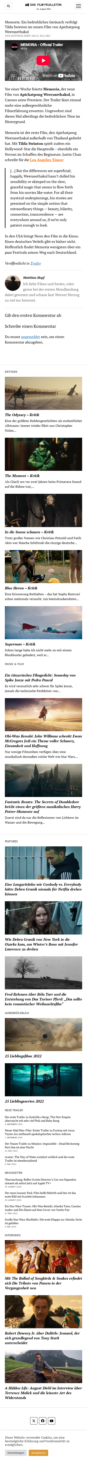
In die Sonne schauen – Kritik (29, 531)
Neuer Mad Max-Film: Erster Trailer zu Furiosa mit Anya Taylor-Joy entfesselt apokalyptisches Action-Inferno (39, 1132)
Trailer (35, 263)
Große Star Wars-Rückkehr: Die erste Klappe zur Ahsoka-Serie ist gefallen (43, 1221)
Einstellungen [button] (15, 1453)
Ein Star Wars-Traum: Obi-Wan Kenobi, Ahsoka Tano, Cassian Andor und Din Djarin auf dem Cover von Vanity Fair (43, 1208)
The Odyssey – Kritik (22, 414)
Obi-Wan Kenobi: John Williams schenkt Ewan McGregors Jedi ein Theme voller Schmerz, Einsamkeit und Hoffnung (43, 741)
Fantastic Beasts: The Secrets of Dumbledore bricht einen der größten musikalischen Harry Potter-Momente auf (43, 806)
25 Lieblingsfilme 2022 (23, 1056)
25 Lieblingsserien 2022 (24, 1101)
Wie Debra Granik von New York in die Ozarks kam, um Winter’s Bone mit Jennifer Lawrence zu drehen (41, 944)
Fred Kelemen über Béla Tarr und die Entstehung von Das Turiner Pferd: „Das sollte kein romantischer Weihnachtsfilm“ (43, 999)
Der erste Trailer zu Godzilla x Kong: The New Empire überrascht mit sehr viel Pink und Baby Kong (38, 1119)
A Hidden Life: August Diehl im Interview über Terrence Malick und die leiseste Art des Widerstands (43, 1393)
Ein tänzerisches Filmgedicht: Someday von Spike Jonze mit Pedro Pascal (40, 677)
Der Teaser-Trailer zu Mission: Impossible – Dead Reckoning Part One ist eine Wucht (42, 1145)
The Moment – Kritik (22, 475)
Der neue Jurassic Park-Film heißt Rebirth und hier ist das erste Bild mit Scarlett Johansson (40, 1194)
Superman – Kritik (20, 644)
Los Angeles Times (46, 159)
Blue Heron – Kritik (21, 588)
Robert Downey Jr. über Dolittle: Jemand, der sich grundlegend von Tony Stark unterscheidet (42, 1338)
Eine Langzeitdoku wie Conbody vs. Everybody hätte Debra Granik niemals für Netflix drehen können (43, 889)
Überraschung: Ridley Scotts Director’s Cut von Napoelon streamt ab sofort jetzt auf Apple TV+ (40, 1181)
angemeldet (30, 336)
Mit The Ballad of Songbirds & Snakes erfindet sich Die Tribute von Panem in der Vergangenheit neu (43, 1283)
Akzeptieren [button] (38, 1453)
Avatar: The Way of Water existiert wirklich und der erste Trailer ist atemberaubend (39, 1158)
